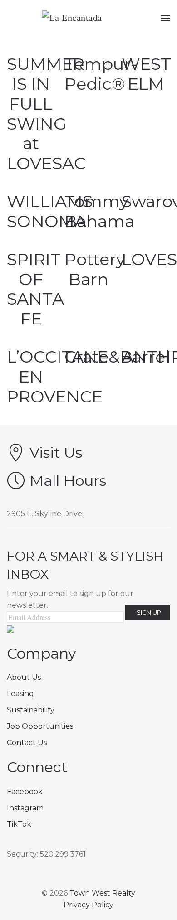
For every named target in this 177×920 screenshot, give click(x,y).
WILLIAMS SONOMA (50, 211)
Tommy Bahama (99, 211)
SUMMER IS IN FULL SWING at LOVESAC (46, 113)
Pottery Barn (94, 269)
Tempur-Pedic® (100, 74)
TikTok (19, 824)
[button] (165, 18)
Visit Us (56, 452)
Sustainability (30, 710)
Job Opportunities (40, 726)
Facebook (25, 791)
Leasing (20, 693)
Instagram (25, 808)
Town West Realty (102, 893)
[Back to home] (88, 18)
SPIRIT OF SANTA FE (35, 289)
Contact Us (27, 742)
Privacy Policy (88, 905)
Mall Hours (68, 480)
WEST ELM (146, 74)
